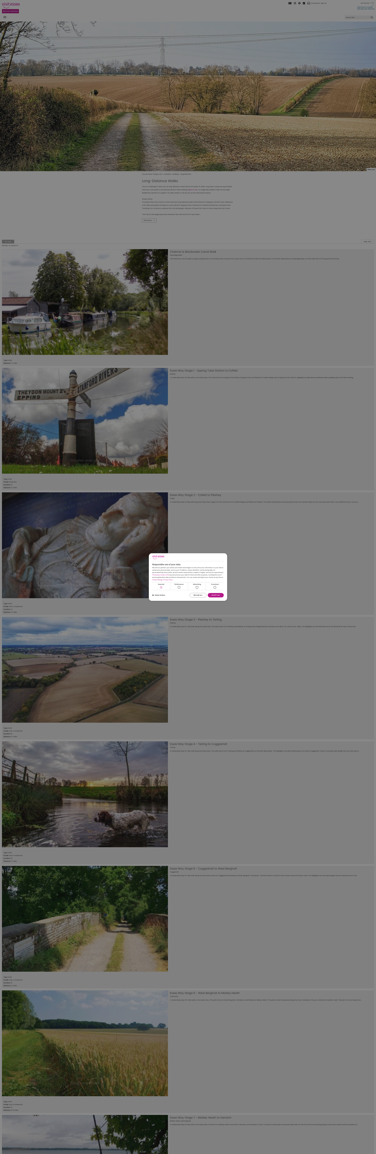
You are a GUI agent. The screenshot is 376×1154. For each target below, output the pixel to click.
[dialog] (188, 577)
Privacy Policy (168, 580)
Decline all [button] (198, 595)
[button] (158, 595)
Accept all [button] (216, 595)
